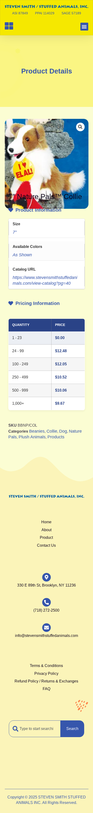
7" (14, 232)
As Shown (22, 254)
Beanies (37, 431)
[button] (84, 27)
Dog (63, 431)
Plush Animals (32, 437)
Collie (51, 431)
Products (55, 437)
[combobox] (35, 728)
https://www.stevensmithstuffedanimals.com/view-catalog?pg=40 (45, 280)
